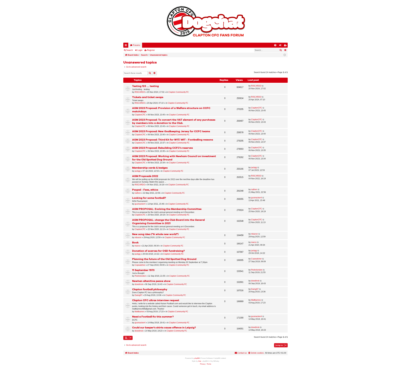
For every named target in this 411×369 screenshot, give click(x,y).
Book (135, 242)
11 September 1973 (143, 270)
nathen (138, 193)
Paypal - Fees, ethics (145, 190)
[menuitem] (275, 45)
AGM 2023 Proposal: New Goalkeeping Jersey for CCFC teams (171, 131)
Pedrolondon (140, 276)
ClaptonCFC (140, 115)
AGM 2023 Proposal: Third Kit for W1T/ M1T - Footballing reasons (172, 140)
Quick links (126, 46)
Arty (199, 361)
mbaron (138, 237)
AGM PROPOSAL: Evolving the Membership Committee (166, 209)
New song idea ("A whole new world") (155, 234)
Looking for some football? (149, 198)
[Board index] (205, 21)
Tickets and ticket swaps (147, 97)
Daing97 (138, 295)
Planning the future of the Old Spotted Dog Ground (164, 259)
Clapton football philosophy (149, 289)
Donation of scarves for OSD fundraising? (158, 251)
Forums (136, 45)
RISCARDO (140, 92)
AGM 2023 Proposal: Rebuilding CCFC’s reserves (162, 148)
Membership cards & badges (150, 168)
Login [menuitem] (281, 46)
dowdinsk (139, 284)
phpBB (197, 358)
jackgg (137, 171)
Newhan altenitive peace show (151, 281)
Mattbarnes (139, 311)
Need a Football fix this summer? (153, 317)
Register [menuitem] (286, 46)
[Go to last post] (263, 86)
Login (139, 50)
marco (137, 246)
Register (151, 50)
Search (129, 50)
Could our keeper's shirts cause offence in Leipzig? (164, 327)
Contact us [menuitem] (242, 353)
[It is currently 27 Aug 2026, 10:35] (285, 55)
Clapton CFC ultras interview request (155, 300)
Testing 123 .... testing (145, 86)
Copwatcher (140, 265)
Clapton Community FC (178, 92)
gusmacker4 (140, 204)
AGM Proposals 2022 (145, 176)
